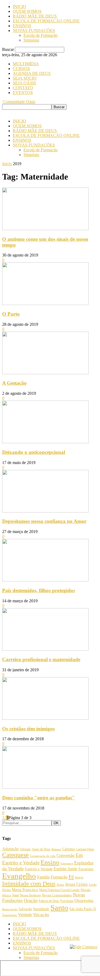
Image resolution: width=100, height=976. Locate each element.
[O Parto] (45, 303)
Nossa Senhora (30, 895)
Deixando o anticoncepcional (33, 452)
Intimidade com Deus (28, 883)
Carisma (68, 849)
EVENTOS (23, 92)
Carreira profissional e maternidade (41, 659)
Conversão (66, 855)
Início (7, 163)
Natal (15, 895)
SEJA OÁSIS (24, 83)
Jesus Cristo (76, 884)
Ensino (50, 862)
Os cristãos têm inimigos (28, 728)
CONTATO (23, 88)
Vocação (41, 914)
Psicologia (66, 901)
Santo (59, 907)
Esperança (67, 863)
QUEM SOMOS (27, 11)
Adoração (10, 849)
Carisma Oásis (85, 849)
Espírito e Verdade (39, 869)
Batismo (56, 849)
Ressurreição (10, 909)
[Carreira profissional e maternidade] (45, 649)
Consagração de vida (42, 855)
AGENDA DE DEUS (32, 73)
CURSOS (21, 68)
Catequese (15, 854)
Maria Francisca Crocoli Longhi (59, 890)
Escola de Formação (40, 35)
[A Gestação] (45, 373)
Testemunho (9, 915)
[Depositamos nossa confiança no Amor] (45, 511)
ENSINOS (22, 25)
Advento (25, 849)
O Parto (11, 314)
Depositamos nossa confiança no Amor (44, 521)
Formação (59, 877)
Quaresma (83, 900)
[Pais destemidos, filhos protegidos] (45, 580)
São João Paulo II (82, 909)
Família (43, 877)
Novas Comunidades (57, 895)
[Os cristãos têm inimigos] (45, 718)
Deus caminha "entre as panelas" (38, 797)
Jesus (60, 884)
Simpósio (31, 40)
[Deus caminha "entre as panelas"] (45, 787)
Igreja (79, 877)
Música (6, 895)
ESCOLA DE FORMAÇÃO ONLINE (46, 21)
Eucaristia (85, 869)
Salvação (25, 909)
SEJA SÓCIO (25, 78)
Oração (31, 900)
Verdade (25, 914)
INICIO (19, 6)
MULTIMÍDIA (26, 64)
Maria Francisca (25, 889)
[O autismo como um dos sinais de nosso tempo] (45, 228)
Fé (71, 877)
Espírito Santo (65, 869)
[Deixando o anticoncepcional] (45, 442)
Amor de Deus (41, 849)
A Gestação (14, 383)
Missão (86, 890)
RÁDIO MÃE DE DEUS (35, 16)
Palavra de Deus (49, 901)
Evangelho (19, 876)
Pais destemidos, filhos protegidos (38, 590)
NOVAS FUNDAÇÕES (34, 30)
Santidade (41, 909)
